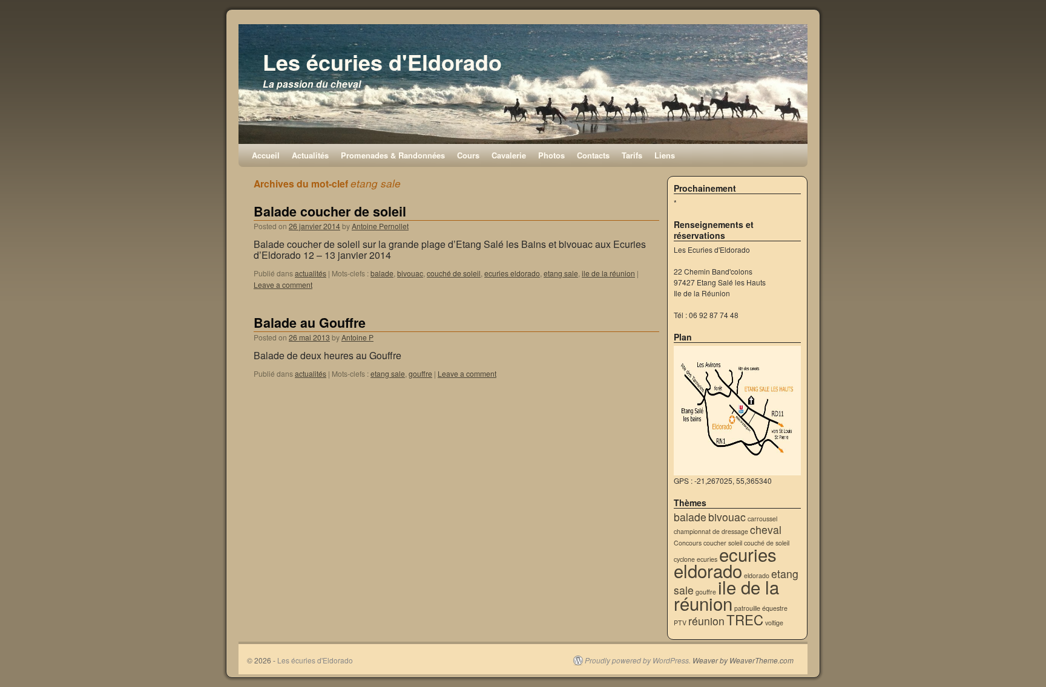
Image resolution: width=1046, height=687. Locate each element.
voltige (774, 622)
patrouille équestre (761, 608)
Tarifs (632, 155)
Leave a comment (283, 284)
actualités (310, 273)
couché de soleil (454, 273)
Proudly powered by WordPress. (638, 660)
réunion (706, 620)
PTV (680, 622)
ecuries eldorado (512, 273)
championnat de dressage (711, 531)
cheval (765, 529)
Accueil (266, 155)
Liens (664, 155)
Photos (551, 155)
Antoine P (357, 337)
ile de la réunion (608, 273)
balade (381, 273)
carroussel (762, 518)
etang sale (561, 273)
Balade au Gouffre (310, 322)
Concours (688, 542)
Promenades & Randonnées (393, 155)
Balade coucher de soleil (330, 211)
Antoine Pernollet (380, 226)
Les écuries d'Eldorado (382, 61)
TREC (744, 619)
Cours (468, 155)
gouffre (420, 373)
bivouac (410, 273)
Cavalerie (509, 155)
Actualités (310, 155)
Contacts (593, 155)
